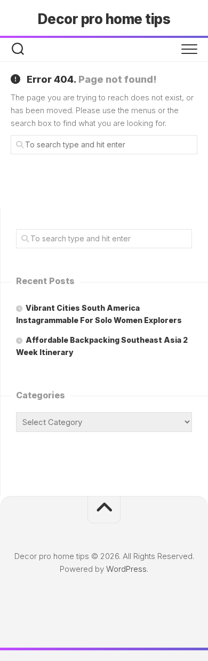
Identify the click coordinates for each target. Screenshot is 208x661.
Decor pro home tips (104, 19)
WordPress (126, 569)
